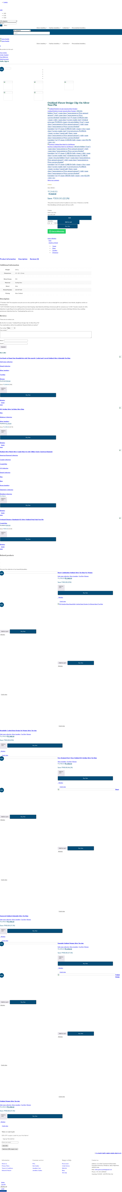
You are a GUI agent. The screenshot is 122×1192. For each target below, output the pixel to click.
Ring (1, 481)
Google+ (54, 250)
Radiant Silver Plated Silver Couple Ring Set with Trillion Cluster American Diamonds (26, 452)
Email (2, 343)
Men (1, 413)
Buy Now (67, 226)
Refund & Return (6, 1170)
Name (2, 340)
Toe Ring (2, 374)
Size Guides (36, 1166)
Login (2, 1188)
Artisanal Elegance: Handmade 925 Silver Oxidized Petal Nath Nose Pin (21, 519)
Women (2, 379)
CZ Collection (4, 468)
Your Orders (3, 52)
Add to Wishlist (52, 238)
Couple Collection (5, 459)
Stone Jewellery (4, 485)
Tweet (54, 246)
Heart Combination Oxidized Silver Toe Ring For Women (75, 572)
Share (54, 248)
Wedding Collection (6, 494)
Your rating (3, 328)
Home (3, 1182)
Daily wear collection (6, 362)
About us (4, 1163)
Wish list (64, 1168)
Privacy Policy (5, 1166)
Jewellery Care (37, 1168)
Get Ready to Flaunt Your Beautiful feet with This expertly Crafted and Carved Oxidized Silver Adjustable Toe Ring (35, 358)
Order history (66, 1166)
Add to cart (68, 222)
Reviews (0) (34, 259)
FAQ (34, 1163)
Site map (64, 1172)
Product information (8, 259)
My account (65, 1163)
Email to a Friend (53, 242)
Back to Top (3, 1191)
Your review (4, 330)
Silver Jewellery (4, 370)
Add (69, 218)
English (6, 2)
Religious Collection (6, 417)
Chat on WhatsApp (57, 231)
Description (22, 259)
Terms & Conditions (7, 1168)
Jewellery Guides (37, 1170)
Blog (63, 1170)
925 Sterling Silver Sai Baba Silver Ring (12, 409)
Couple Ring (3, 464)
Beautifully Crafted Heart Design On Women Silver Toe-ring (18, 730)
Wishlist (3, 1186)
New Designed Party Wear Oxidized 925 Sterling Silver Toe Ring (77, 758)
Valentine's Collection (6, 489)
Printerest (55, 252)
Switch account (4, 59)
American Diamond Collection (9, 455)
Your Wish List (4, 57)
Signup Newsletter (8, 1139)
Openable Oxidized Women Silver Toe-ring (71, 943)
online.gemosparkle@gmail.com (103, 1169)
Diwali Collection (5, 366)
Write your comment (53, 180)
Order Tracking (4, 55)
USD (1, 10)
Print (50, 240)
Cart (3, 1184)
